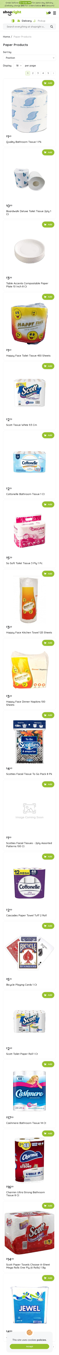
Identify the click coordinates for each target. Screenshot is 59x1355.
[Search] (52, 27)
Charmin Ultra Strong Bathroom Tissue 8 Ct (25, 1194)
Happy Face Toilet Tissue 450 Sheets (28, 355)
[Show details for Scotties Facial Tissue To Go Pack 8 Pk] (29, 741)
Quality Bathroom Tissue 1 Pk (23, 141)
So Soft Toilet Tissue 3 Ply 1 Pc (24, 563)
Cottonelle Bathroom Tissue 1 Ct (25, 494)
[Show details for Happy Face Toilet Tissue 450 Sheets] (29, 323)
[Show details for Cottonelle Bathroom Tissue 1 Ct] (29, 462)
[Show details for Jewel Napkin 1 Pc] (29, 1304)
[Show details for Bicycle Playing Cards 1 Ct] (29, 952)
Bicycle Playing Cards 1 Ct (21, 984)
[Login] (13, 21)
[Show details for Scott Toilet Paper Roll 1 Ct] (29, 1021)
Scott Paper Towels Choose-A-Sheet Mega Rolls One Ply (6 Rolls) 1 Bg (28, 1266)
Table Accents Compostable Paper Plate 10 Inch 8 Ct (27, 285)
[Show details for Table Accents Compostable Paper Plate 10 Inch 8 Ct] (29, 251)
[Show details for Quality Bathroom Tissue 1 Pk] (29, 109)
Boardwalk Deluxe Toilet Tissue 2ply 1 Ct (28, 213)
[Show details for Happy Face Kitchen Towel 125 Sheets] (29, 600)
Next (53, 73)
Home (6, 36)
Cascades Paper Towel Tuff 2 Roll (26, 915)
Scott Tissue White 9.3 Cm (21, 424)
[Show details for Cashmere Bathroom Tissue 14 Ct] (29, 1091)
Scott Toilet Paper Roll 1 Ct (22, 1053)
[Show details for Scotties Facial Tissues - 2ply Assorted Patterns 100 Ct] (29, 811)
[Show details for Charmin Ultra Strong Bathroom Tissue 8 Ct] (29, 1160)
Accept (29, 1346)
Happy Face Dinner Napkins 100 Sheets (25, 703)
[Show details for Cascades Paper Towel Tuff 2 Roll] (29, 883)
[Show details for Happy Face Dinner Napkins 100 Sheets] (29, 669)
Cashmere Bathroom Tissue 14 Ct (26, 1123)
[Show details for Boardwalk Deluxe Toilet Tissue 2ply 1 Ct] (29, 179)
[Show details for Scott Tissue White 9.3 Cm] (29, 392)
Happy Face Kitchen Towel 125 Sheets (29, 632)
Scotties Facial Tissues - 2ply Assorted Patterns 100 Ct (29, 845)
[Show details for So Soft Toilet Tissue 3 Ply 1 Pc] (29, 531)
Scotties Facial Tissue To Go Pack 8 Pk (29, 773)
